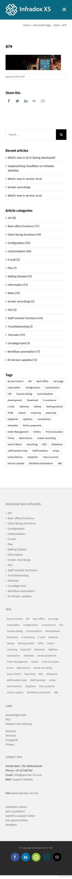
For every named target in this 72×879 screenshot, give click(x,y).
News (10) (14, 293)
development (15, 400)
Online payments (32, 425)
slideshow (56, 444)
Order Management (18, 431)
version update (16, 463)
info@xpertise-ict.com (28, 775)
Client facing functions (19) (24, 234)
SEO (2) (12, 310)
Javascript (51, 412)
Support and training (19, 724)
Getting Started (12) (20, 276)
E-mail (11, 406)
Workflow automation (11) (24, 351)
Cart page (58, 381)
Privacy (10, 744)
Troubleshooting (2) (20, 326)
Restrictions (25, 438)
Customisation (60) (19, 251)
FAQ (8, 719)
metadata (13, 425)
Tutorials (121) (16, 335)
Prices (11, 438)
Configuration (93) (19, 243)
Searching (32, 444)
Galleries (24, 406)
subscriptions (15, 457)
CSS (9, 394)
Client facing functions (22, 523)
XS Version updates (20, 596)
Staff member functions (22, 570)
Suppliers (33, 457)
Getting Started (17, 549)
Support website (22, 779)
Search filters (15, 444)
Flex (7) (12, 268)
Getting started (54, 406)
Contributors (52, 387)
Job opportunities (17, 820)
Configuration (32, 387)
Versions (11, 735)
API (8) (12, 218)
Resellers (11, 824)
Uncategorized (17, 586)
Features (11, 731)
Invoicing (36, 412)
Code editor (14, 387)
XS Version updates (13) (22, 360)
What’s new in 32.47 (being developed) (31, 157)
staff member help (18, 450)
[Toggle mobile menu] (64, 9)
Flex (10, 544)
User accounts (50, 457)
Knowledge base (16, 715)
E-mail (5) (14, 259)
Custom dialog (24, 394)
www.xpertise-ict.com (24, 793)
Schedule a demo (16, 807)
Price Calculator (54, 431)
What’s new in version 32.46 (25, 179)
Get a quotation (15, 811)
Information (15, 554)
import (22, 412)
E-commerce (49, 400)
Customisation (45, 394)
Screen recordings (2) (21, 301)
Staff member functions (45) (25, 318)
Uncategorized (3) (19, 343)
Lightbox (27, 419)
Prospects (12, 740)
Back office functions (21, 518)
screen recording (46, 438)
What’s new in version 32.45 (25, 195)
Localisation (44, 419)
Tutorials (13, 580)
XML (60, 463)
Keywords (13, 419)
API (30, 381)
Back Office (42, 381)
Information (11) (18, 284)
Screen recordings (19, 187)
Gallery (37, 406)
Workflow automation (41, 463)
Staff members (40, 450)
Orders (37, 431)
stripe (56, 450)
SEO (44, 444)
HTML (10, 412)
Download (32, 400)
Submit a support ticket (20, 816)
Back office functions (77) (23, 226)
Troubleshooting (18, 575)
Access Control (15, 381)
